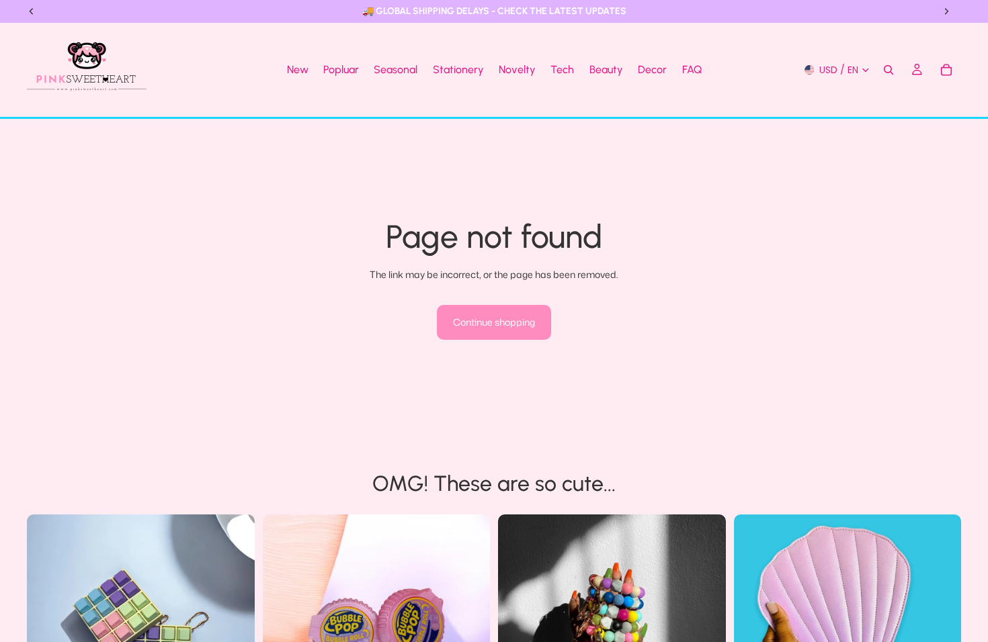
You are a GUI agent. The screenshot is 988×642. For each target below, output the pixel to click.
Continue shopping (494, 322)
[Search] (888, 70)
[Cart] (946, 70)
